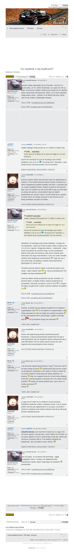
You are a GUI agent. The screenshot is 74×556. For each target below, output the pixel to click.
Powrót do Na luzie (13, 522)
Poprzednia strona (13, 505)
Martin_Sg (29, 303)
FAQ (44, 34)
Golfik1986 (29, 175)
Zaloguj (64, 34)
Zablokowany (10, 76)
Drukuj (63, 28)
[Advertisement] (37, 51)
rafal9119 (29, 144)
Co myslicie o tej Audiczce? (37, 68)
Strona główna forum (16, 28)
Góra (66, 108)
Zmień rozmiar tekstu (66, 28)
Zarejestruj (54, 34)
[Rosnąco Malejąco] (37, 508)
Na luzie (39, 28)
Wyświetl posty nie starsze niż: (30, 505)
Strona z (60, 76)
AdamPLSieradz (31, 80)
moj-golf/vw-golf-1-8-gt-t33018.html (41, 107)
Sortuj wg (57, 505)
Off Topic (30, 28)
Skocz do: (24, 522)
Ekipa (32, 540)
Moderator (17, 72)
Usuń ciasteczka (40, 540)
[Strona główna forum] (37, 13)
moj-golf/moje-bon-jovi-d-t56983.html (42, 103)
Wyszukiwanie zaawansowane (58, 7)
